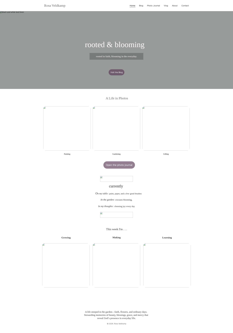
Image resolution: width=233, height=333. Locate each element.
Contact (185, 5)
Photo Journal (153, 5)
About (175, 5)
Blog (141, 5)
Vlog (166, 5)
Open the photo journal (119, 165)
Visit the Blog (116, 72)
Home (132, 5)
